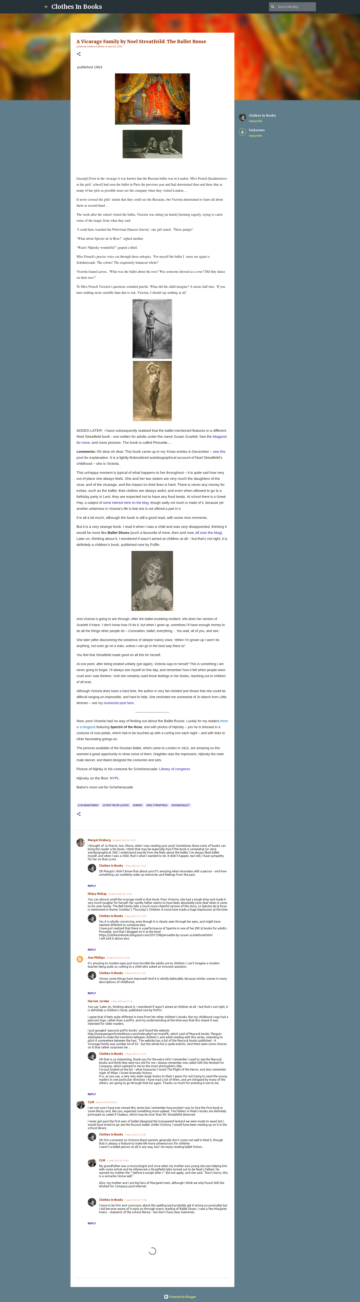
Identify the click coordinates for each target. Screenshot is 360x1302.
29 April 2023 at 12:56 (118, 957)
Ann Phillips (96, 957)
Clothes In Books (77, 7)
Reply (92, 885)
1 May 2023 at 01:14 (121, 1001)
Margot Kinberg (99, 840)
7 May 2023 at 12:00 (135, 1134)
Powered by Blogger (182, 1296)
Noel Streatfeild (157, 805)
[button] (78, 54)
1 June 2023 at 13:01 (118, 1160)
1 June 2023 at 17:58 (135, 1200)
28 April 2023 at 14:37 (124, 840)
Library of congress (174, 769)
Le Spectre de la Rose (116, 805)
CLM (91, 1102)
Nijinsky (137, 805)
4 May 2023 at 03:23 (106, 1102)
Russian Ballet (181, 805)
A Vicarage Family (88, 805)
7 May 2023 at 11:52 (135, 865)
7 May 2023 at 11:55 (135, 973)
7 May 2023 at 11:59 (135, 1054)
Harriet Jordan (98, 1001)
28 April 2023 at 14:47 (120, 894)
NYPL (114, 778)
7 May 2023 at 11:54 (135, 916)
